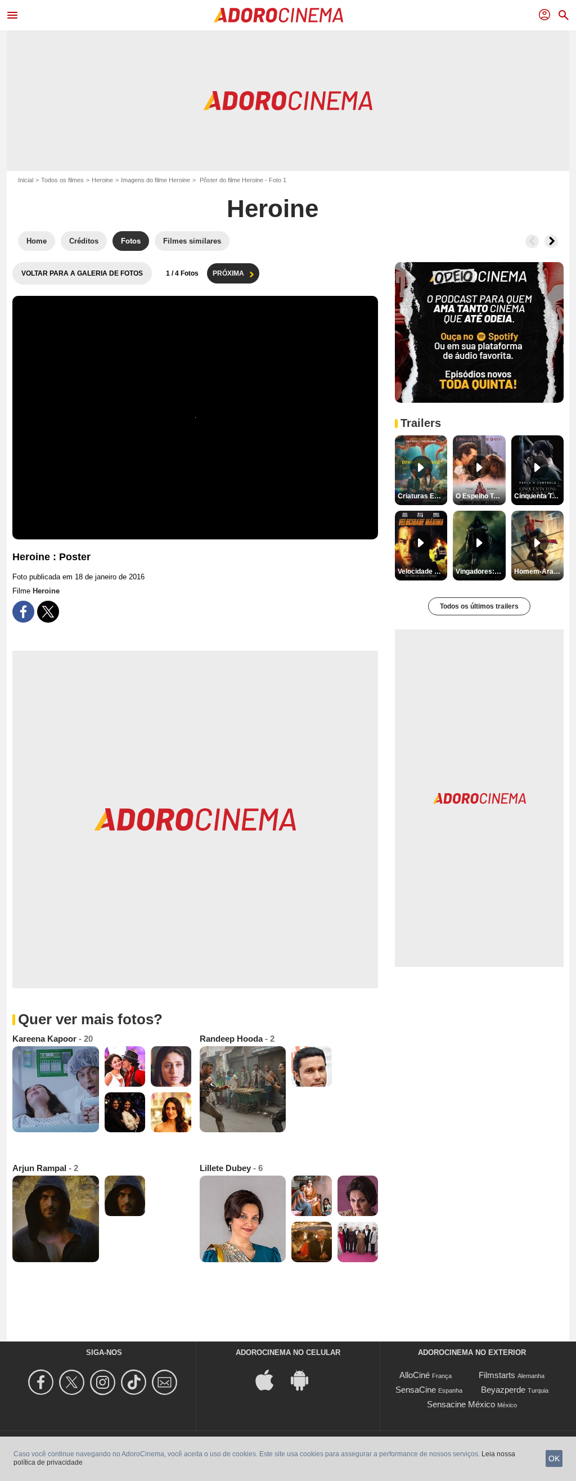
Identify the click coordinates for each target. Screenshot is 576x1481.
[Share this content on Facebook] (23, 612)
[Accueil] (278, 15)
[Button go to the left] (532, 241)
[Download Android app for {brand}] (305, 1379)
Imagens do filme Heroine (155, 180)
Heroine (102, 180)
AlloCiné (414, 1375)
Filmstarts (497, 1375)
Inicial (25, 180)
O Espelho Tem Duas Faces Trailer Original (480, 496)
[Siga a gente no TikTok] (135, 1382)
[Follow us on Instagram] (104, 1382)
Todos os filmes (62, 180)
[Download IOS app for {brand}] (270, 1379)
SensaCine (415, 1389)
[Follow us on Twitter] (73, 1382)
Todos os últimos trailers (479, 606)
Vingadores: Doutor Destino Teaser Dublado (480, 571)
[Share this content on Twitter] (48, 612)
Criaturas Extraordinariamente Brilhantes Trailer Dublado (422, 496)
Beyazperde (503, 1389)
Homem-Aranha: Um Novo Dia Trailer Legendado (539, 571)
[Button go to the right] (551, 241)
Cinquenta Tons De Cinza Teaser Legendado (539, 496)
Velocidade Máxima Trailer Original (422, 571)
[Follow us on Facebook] (42, 1382)
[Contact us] (166, 1382)
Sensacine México (461, 1404)
